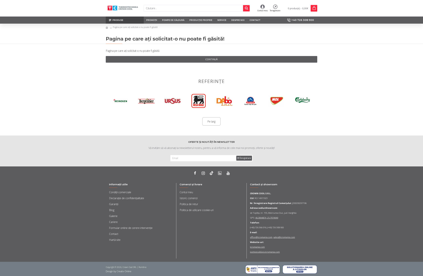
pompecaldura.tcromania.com (265, 251)
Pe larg (211, 121)
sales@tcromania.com (284, 237)
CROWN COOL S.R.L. (260, 193)
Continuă (211, 59)
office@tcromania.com (261, 237)
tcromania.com (257, 246)
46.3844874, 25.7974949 (266, 217)
